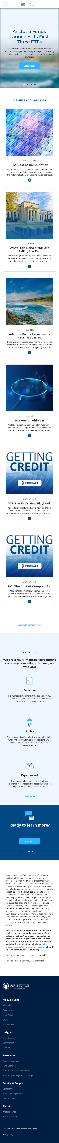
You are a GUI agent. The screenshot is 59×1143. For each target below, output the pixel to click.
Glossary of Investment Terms (16, 1070)
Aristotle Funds (9, 1111)
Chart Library (8, 1038)
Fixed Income (9, 1010)
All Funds (7, 1005)
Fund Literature (9, 1065)
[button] (24, 84)
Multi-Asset (8, 1015)
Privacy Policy (8, 1135)
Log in (29, 851)
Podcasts (7, 1047)
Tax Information (10, 1098)
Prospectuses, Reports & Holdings (18, 1075)
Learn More (29, 796)
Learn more (29, 65)
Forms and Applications (13, 1093)
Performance (8, 1024)
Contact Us (29, 841)
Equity (5, 1019)
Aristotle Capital (10, 1116)
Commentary (8, 1042)
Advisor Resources (11, 1061)
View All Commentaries (29, 624)
